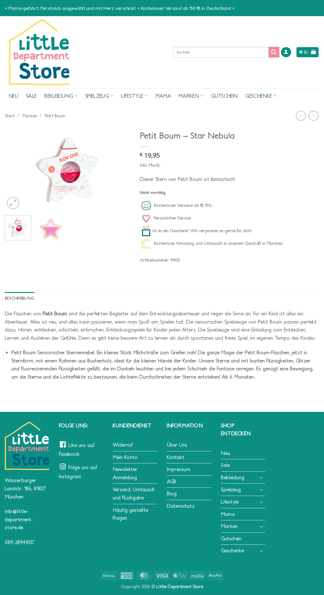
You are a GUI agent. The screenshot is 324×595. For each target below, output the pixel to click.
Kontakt (175, 457)
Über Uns (177, 445)
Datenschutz (181, 506)
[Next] (120, 168)
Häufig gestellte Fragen (130, 514)
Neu (13, 96)
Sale (31, 96)
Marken (188, 96)
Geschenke (258, 96)
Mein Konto (125, 457)
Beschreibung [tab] (19, 298)
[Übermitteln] (274, 52)
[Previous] (15, 168)
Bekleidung (58, 96)
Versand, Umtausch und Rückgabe (134, 493)
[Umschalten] (261, 477)
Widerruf (122, 445)
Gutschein (224, 96)
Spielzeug (97, 96)
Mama (163, 96)
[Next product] (301, 116)
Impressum (178, 469)
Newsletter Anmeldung (125, 473)
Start (10, 115)
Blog (172, 493)
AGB (171, 481)
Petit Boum (55, 115)
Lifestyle (132, 96)
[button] (286, 52)
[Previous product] (313, 116)
